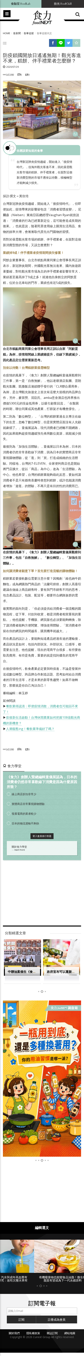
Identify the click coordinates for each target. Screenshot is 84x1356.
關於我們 (14, 1333)
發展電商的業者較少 (24, 813)
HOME (6, 33)
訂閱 (21, 1319)
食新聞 (17, 33)
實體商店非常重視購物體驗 (28, 804)
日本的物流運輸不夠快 (25, 823)
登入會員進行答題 (42, 836)
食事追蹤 (29, 33)
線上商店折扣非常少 (24, 794)
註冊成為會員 (56, 1319)
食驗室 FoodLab (20, 4)
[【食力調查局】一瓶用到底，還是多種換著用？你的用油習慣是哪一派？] (42, 1079)
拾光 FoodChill (63, 4)
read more (19, 849)
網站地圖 (69, 1333)
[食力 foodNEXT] (42, 18)
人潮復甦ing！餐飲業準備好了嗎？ (30, 729)
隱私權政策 (33, 1333)
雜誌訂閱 (52, 1333)
